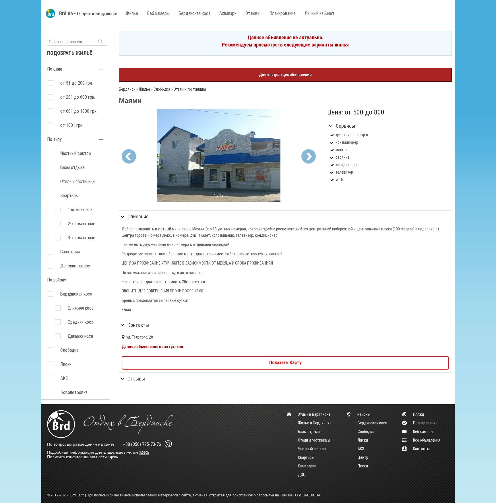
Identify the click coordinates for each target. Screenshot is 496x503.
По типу (54, 139)
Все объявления (426, 440)
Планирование (282, 13)
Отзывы (252, 13)
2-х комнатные (81, 223)
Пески (363, 466)
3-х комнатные (81, 237)
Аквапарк (228, 13)
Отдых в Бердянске (97, 13)
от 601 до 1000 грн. (78, 111)
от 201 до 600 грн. (77, 97)
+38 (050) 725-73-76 (142, 444)
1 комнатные (80, 209)
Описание (138, 216)
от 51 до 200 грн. (76, 83)
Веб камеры (158, 13)
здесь (144, 452)
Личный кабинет (319, 13)
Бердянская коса (194, 13)
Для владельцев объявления (285, 74)
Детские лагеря (75, 266)
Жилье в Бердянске (315, 423)
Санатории (70, 252)
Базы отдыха (72, 167)
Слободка (366, 431)
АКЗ (361, 448)
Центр (363, 457)
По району (56, 280)
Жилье (132, 13)
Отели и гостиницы (78, 181)
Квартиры (69, 195)
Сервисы (345, 126)
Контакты (138, 325)
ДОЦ (302, 474)
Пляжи (418, 414)
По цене (54, 69)
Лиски (363, 440)
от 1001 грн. (71, 125)
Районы (363, 414)
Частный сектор (75, 153)
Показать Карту (285, 362)
